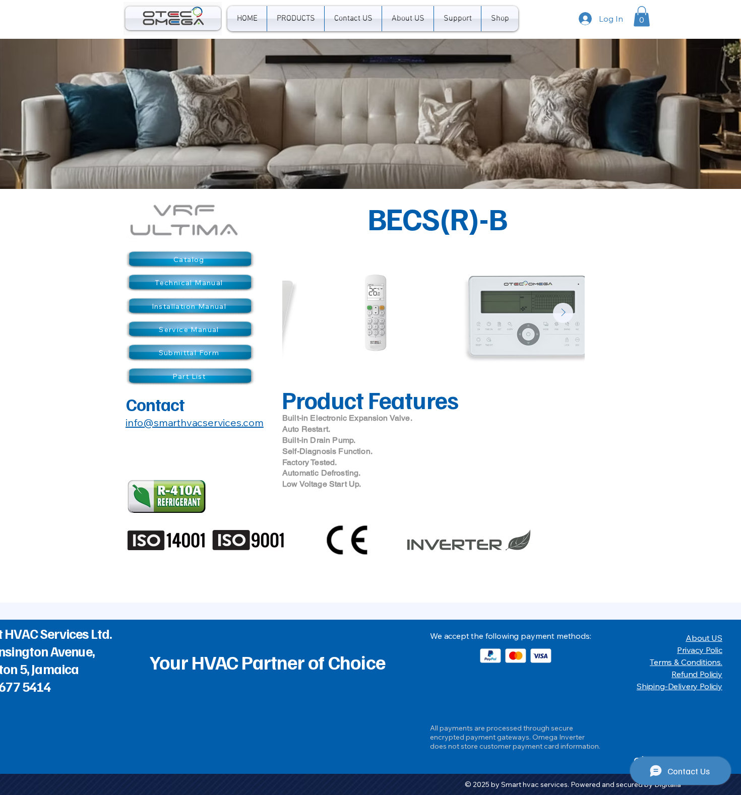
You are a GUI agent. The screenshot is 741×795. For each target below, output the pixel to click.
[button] (295, 18)
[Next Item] (563, 313)
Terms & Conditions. (686, 662)
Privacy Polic (699, 650)
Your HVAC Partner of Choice (267, 661)
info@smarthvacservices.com (195, 422)
